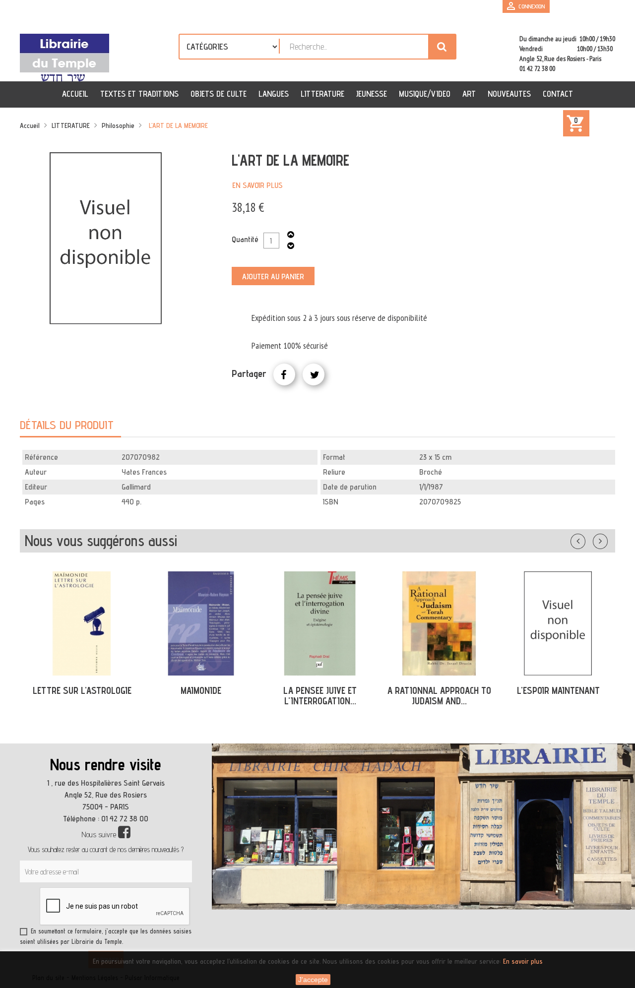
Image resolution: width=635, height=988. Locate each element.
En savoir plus (257, 185)
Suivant (606, 539)
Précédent (587, 539)
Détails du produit (67, 425)
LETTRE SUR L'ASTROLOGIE (82, 690)
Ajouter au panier (273, 276)
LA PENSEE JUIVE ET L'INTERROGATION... (320, 695)
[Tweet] (313, 374)
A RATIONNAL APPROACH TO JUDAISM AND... (439, 695)
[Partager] (284, 374)
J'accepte (313, 980)
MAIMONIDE (201, 690)
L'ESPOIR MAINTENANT (558, 690)
